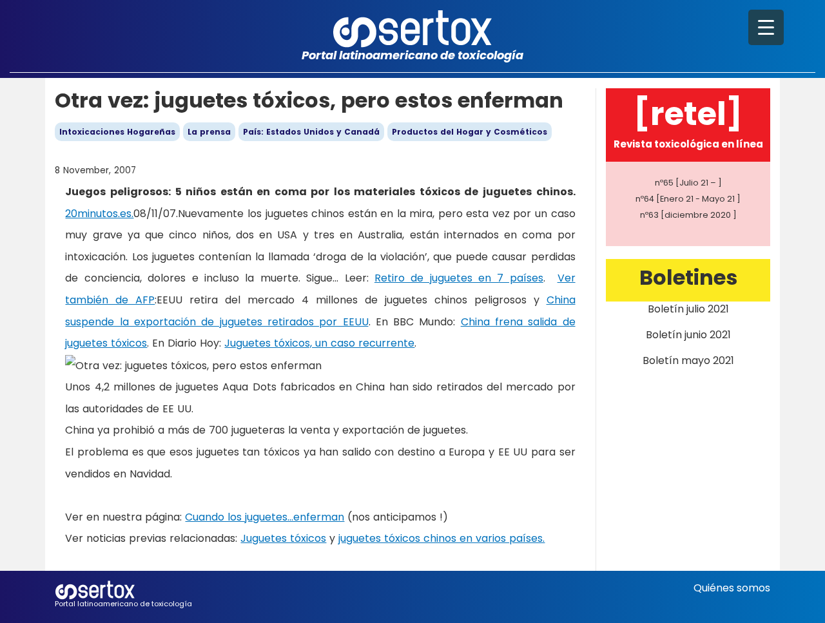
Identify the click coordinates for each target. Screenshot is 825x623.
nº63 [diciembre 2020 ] (688, 214)
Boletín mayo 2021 (688, 360)
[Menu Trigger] (766, 27)
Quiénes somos (732, 587)
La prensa (209, 131)
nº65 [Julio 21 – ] (688, 182)
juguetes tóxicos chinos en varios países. (441, 538)
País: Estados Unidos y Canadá (311, 131)
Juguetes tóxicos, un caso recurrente (319, 343)
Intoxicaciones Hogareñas (117, 131)
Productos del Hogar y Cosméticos (469, 131)
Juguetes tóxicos (283, 538)
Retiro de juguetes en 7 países (458, 278)
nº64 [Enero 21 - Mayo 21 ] (688, 198)
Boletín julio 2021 (688, 309)
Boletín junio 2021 (688, 334)
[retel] (688, 114)
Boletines (688, 277)
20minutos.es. (99, 213)
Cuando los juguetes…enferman (264, 517)
